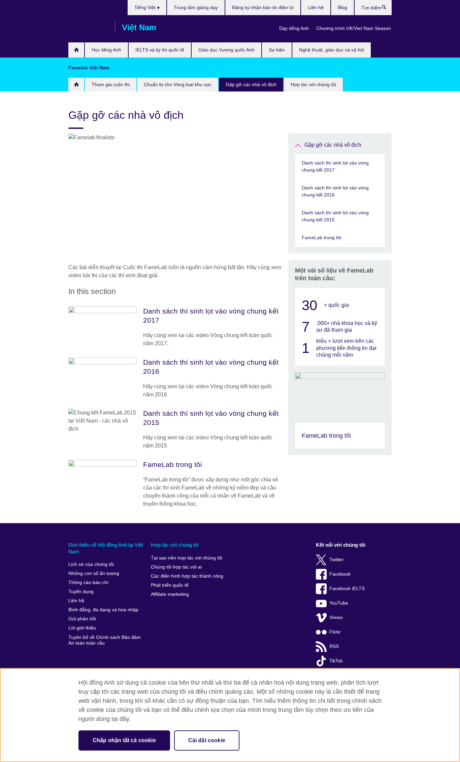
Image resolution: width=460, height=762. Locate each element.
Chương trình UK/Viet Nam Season (353, 28)
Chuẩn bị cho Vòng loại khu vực (177, 84)
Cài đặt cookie (206, 740)
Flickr (335, 631)
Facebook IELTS (347, 588)
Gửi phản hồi (82, 618)
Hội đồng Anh (88, 27)
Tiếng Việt (145, 7)
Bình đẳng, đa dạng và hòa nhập (103, 609)
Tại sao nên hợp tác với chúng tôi (186, 557)
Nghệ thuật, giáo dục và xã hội (331, 49)
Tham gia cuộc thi (111, 84)
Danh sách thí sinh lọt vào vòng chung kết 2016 (335, 191)
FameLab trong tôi (321, 237)
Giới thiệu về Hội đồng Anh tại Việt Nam (105, 548)
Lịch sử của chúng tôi (91, 564)
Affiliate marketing (170, 594)
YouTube (338, 603)
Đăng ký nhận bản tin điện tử (263, 7)
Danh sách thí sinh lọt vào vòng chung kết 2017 (335, 166)
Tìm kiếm (387, 8)
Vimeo (336, 617)
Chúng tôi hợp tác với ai (176, 567)
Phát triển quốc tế (170, 585)
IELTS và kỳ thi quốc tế (159, 49)
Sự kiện (277, 49)
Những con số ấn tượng (93, 573)
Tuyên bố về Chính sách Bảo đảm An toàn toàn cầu (104, 640)
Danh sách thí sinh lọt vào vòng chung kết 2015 (335, 216)
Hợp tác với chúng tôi (313, 84)
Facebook (340, 574)
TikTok (336, 660)
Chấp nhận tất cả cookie (124, 740)
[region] (230, 715)
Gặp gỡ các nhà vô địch (251, 84)
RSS (334, 646)
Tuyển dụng (81, 591)
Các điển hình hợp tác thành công (187, 576)
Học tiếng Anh (106, 49)
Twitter (336, 559)
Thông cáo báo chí (88, 582)
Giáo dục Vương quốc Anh (226, 49)
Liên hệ (316, 7)
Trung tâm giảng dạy (196, 7)
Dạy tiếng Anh (294, 28)
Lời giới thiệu (82, 627)
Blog (342, 7)
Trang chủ (76, 50)
